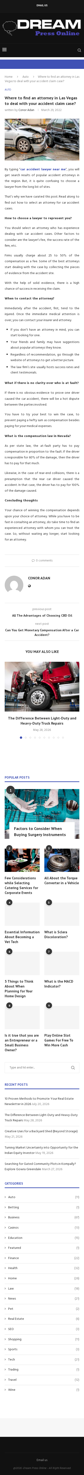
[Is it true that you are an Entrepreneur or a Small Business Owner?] (22, 1017)
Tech (43, 1359)
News (43, 1299)
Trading (43, 1369)
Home (9, 76)
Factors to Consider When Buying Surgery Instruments (40, 831)
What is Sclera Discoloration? (56, 934)
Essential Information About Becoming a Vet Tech (22, 937)
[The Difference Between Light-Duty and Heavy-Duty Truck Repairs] (42, 686)
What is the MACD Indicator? (58, 983)
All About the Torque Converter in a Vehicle (61, 880)
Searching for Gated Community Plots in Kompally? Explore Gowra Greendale (40, 1166)
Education (43, 1238)
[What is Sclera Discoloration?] (61, 914)
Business (43, 1217)
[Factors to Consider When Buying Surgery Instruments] (42, 814)
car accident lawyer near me (43, 169)
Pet (43, 1309)
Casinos (43, 1228)
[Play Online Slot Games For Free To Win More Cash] (61, 1017)
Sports (43, 1349)
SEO (43, 1329)
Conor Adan (26, 110)
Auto (25, 76)
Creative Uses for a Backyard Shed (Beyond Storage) (41, 1131)
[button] (9, 700)
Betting (43, 1207)
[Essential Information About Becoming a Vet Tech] (22, 914)
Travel (43, 1380)
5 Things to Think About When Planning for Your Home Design (19, 988)
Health (43, 1268)
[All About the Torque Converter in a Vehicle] (61, 860)
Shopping (43, 1339)
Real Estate (43, 1319)
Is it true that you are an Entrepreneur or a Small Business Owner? (22, 1042)
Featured (43, 1248)
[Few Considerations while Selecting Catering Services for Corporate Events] (22, 860)
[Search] (79, 50)
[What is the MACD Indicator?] (61, 963)
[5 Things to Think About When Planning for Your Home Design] (22, 963)
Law (43, 1289)
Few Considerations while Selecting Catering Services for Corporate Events (21, 885)
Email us (42, 5)
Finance (43, 1258)
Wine (43, 1390)
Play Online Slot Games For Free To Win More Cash (58, 1040)
